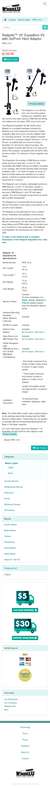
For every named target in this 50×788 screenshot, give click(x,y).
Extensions (9, 492)
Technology (25, 727)
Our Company (10, 702)
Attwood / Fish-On (12, 559)
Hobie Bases (9, 553)
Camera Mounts (11, 481)
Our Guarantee (11, 699)
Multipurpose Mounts (13, 486)
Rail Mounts (9, 542)
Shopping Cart (10, 568)
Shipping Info (10, 706)
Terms (25, 733)
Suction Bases (10, 524)
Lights (10, 467)
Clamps (7, 536)
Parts (10, 473)
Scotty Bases (10, 547)
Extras (7, 498)
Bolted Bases (10, 530)
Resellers (25, 745)
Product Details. (10, 434)
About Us (25, 752)
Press (25, 739)
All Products (9, 510)
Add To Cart (11, 59)
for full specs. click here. (33, 332)
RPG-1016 (37, 19)
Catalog (12, 19)
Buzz (6, 709)
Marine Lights (24, 19)
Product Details (37, 103)
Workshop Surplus (12, 504)
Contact (25, 758)
